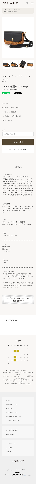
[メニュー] (32, 3)
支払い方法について (11, 412)
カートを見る (10, 448)
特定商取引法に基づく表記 (10, 108)
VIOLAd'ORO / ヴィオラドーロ (12, 12)
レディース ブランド (13, 9)
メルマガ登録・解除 (11, 430)
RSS (7, 434)
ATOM (12, 434)
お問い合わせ (10, 452)
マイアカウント (10, 444)
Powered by (8, 474)
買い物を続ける (7, 120)
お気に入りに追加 (19, 149)
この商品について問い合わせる (11, 116)
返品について (6, 103)
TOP (5, 9)
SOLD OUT (18, 141)
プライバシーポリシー (12, 420)
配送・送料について (11, 404)
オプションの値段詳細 (9, 112)
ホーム (8, 400)
